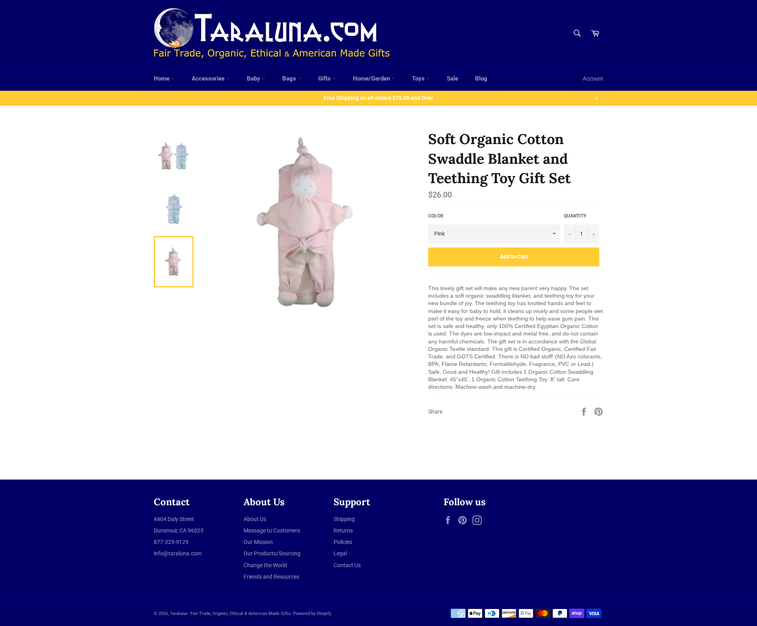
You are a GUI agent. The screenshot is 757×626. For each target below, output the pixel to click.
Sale (452, 78)
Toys (419, 78)
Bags (290, 78)
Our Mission (258, 542)
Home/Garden (372, 78)
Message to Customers (272, 530)
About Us (255, 519)
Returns (343, 530)
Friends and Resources (271, 577)
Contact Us (347, 565)
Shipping (344, 519)
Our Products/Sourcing (272, 553)
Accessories (209, 78)
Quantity (575, 216)
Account (593, 78)
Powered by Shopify (312, 613)
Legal (340, 553)
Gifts (325, 78)
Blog (481, 78)
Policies (343, 542)
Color (436, 216)
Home (162, 78)
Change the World (265, 565)
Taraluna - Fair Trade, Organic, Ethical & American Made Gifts (230, 613)
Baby (254, 78)
